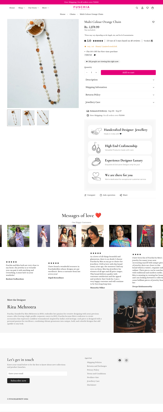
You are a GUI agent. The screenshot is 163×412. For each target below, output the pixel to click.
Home (12, 8)
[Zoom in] (74, 23)
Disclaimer (91, 385)
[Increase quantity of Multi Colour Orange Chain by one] (96, 72)
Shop (20, 8)
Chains (73, 14)
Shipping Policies (94, 362)
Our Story (32, 8)
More (44, 8)
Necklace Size (93, 377)
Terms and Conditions (96, 374)
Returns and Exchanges (97, 366)
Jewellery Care (93, 381)
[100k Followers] (126, 360)
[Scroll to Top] (158, 400)
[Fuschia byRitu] (81, 8)
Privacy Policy (93, 370)
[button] (152, 7)
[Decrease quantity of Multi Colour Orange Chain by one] (86, 72)
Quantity (88, 67)
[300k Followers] (119, 360)
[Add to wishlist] (153, 22)
